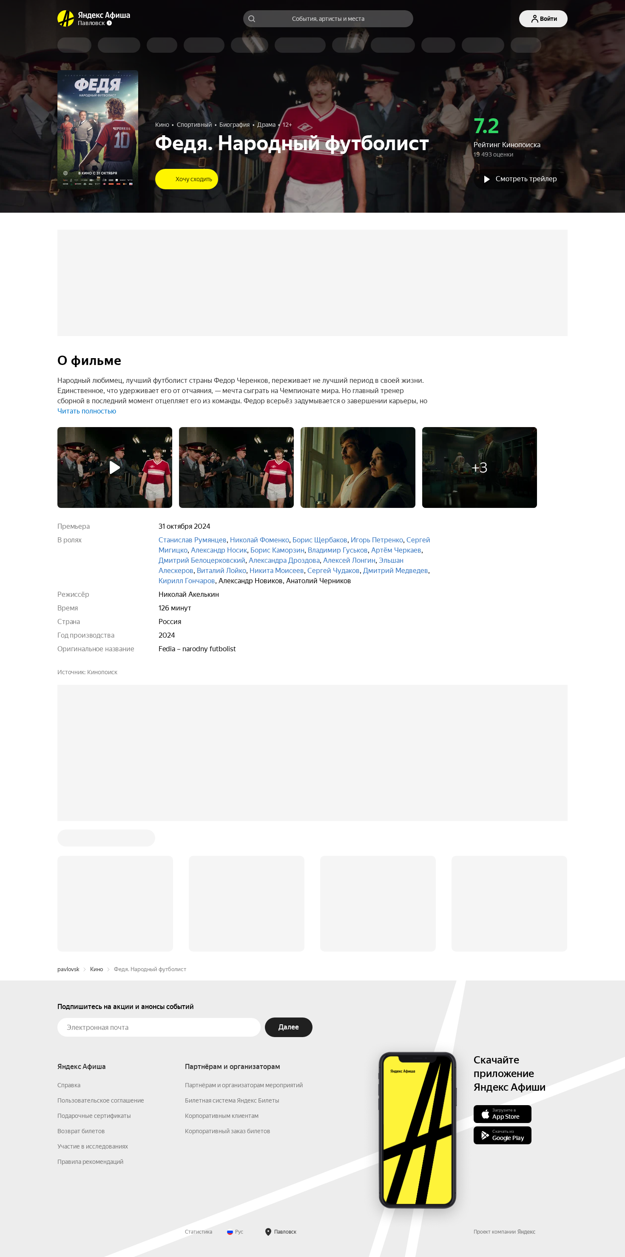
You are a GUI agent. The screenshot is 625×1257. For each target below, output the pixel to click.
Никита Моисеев (277, 571)
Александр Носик (219, 550)
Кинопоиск (102, 672)
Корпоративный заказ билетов (227, 1002)
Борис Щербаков (320, 540)
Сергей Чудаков (333, 571)
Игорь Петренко (377, 540)
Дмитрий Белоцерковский (202, 560)
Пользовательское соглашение (100, 971)
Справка (68, 956)
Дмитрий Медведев (395, 571)
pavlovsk (68, 840)
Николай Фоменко (259, 540)
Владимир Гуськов (338, 550)
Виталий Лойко (221, 571)
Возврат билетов (81, 1002)
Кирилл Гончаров (187, 581)
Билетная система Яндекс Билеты (232, 971)
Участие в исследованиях (92, 1017)
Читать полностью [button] (86, 411)
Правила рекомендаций (90, 1032)
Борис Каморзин (277, 550)
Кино (96, 840)
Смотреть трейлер (526, 179)
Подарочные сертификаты (94, 986)
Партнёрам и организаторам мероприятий (244, 956)
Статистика (198, 1103)
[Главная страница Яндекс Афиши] (65, 18)
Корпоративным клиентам (222, 986)
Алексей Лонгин (349, 560)
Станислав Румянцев (193, 540)
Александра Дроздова (284, 560)
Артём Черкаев (396, 550)
